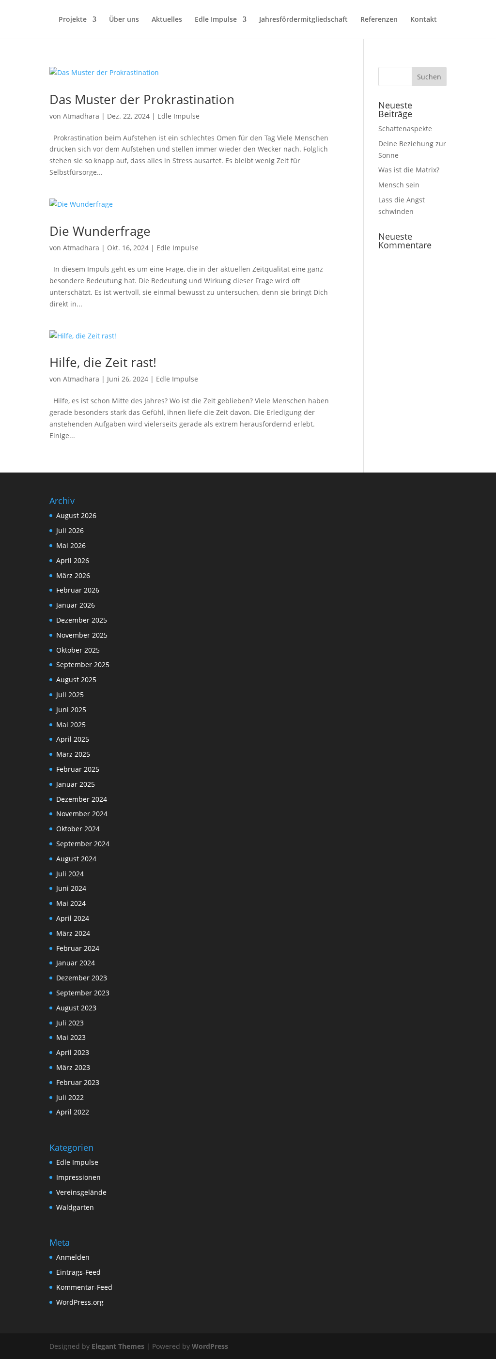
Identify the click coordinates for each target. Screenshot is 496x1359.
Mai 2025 (71, 724)
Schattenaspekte (405, 128)
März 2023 (73, 1067)
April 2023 (72, 1052)
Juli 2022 (70, 1097)
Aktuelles (167, 20)
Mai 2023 (71, 1037)
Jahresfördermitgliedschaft (303, 20)
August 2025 (76, 679)
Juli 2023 (70, 1022)
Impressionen (78, 1177)
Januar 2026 (75, 605)
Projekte (73, 20)
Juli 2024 (70, 873)
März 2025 (73, 754)
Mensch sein (398, 184)
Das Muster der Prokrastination (141, 99)
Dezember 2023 (81, 977)
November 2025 (82, 635)
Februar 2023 (77, 1082)
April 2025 (72, 739)
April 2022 (72, 1111)
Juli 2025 (70, 694)
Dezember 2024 (81, 799)
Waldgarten (75, 1207)
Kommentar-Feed (84, 1287)
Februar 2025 (77, 769)
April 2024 (72, 918)
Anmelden (73, 1257)
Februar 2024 (77, 948)
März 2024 (73, 933)
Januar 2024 (75, 962)
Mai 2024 (71, 903)
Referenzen (379, 20)
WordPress (210, 1346)
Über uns (124, 20)
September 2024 (82, 843)
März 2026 (73, 575)
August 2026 (76, 515)
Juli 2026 (70, 530)
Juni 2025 (71, 709)
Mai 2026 (71, 545)
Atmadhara (81, 116)
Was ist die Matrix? (408, 169)
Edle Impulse (216, 20)
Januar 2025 (75, 784)
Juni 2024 (71, 888)
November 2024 (82, 813)
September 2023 (82, 992)
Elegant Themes (118, 1346)
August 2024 (76, 858)
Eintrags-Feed (78, 1272)
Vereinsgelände (81, 1192)
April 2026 (72, 560)
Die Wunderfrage (100, 231)
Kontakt (423, 20)
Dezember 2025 (81, 620)
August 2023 (76, 1007)
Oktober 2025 (78, 650)
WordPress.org (80, 1302)
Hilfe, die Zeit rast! (102, 362)
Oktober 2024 (78, 828)
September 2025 (82, 664)
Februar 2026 (77, 590)
